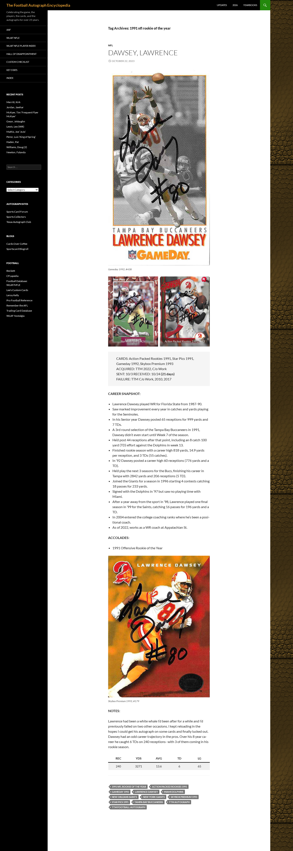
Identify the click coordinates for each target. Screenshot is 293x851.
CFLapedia (12, 276)
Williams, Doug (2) (16, 147)
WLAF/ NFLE (13, 37)
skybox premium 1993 (184, 796)
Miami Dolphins (173, 791)
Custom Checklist (17, 61)
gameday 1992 (120, 791)
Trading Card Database (19, 310)
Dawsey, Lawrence (143, 52)
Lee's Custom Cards (17, 290)
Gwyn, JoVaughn (15, 121)
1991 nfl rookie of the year (129, 786)
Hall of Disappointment (21, 54)
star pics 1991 (120, 802)
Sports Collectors (16, 216)
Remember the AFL (17, 305)
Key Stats (11, 70)
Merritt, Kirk (13, 102)
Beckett (10, 270)
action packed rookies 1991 (169, 786)
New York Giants (154, 796)
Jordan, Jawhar (15, 107)
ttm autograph (179, 802)
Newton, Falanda (16, 152)
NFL (110, 45)
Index (9, 78)
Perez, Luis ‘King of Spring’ (21, 136)
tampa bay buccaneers (148, 802)
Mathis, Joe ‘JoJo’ (16, 131)
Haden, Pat (12, 142)
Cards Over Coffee (16, 243)
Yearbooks (250, 5)
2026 (235, 5)
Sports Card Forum (17, 211)
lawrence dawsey (146, 791)
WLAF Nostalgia (15, 315)
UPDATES (222, 5)
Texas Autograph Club (18, 222)
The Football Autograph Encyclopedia (38, 5)
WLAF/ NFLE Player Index (21, 45)
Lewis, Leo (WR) (15, 126)
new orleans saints (124, 796)
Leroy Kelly (12, 295)
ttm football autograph (128, 807)
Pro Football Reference (19, 300)
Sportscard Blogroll (17, 249)
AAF (8, 29)
